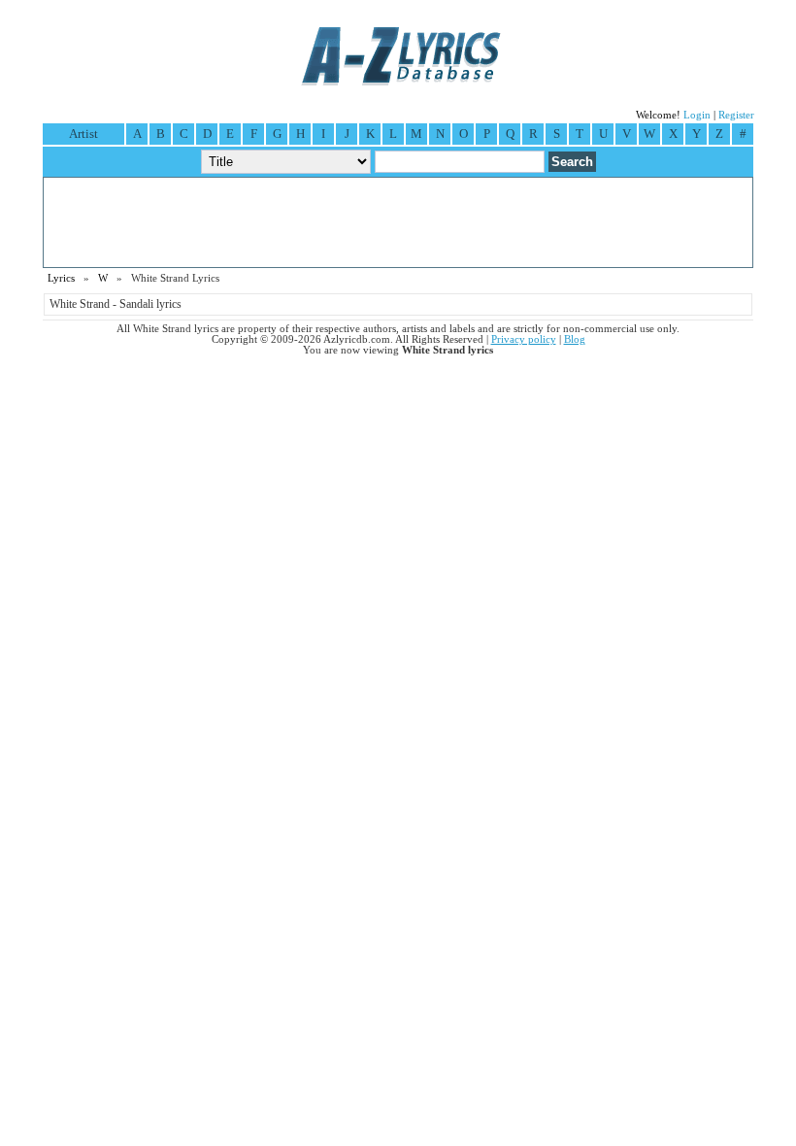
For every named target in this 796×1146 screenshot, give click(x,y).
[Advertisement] (398, 222)
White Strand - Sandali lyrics (116, 304)
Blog (574, 339)
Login (697, 115)
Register (736, 115)
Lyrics (61, 278)
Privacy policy (523, 339)
